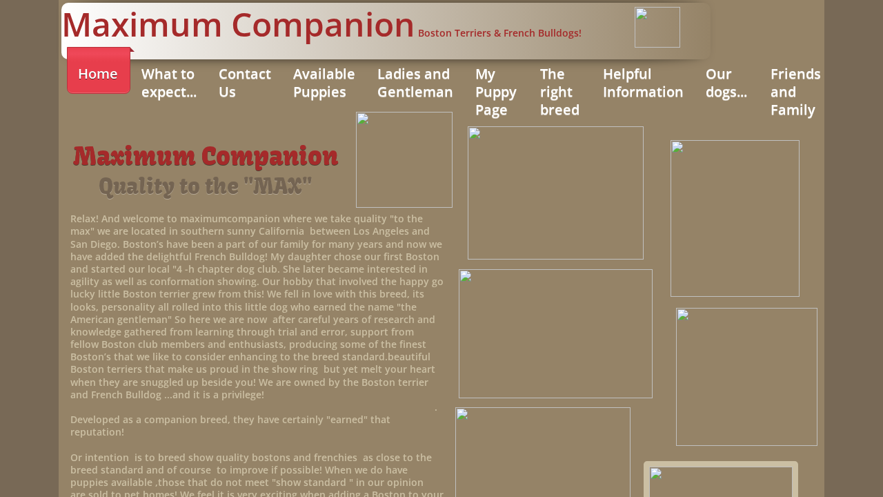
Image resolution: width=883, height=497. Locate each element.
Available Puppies (324, 82)
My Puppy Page (496, 91)
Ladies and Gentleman (415, 82)
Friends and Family (796, 91)
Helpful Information (643, 82)
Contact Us (245, 82)
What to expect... (169, 82)
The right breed (559, 91)
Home (98, 73)
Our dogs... (726, 82)
